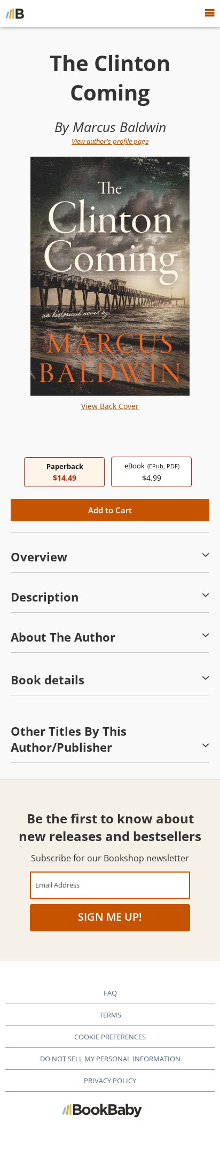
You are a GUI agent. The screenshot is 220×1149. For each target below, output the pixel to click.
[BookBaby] (14, 13)
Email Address (57, 884)
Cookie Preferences (110, 1037)
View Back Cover (110, 406)
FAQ (110, 993)
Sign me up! (110, 916)
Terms (110, 1015)
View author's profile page (110, 141)
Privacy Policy (110, 1080)
